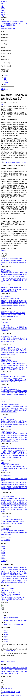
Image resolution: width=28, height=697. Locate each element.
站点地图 (6, 634)
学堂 (2, 5)
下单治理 (5, 325)
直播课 (17, 21)
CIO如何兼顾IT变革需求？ (10, 404)
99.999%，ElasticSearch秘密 (11, 258)
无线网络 (3, 374)
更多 (8, 585)
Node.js (2, 540)
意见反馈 (6, 636)
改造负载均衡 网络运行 (10, 298)
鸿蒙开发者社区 (5, 14)
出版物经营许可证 (10, 661)
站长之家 (13, 669)
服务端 (8, 540)
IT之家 (3, 671)
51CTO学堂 (7, 624)
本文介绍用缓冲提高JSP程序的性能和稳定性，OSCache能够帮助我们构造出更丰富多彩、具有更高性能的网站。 (14, 468)
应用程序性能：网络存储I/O (11, 287)
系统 (6, 322)
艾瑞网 (9, 669)
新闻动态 (6, 632)
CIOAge (9, 617)
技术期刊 (6, 82)
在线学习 (3, 27)
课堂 (9, 28)
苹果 (2, 322)
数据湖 (5, 529)
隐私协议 (6, 641)
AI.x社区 (25, 620)
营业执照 (3, 661)
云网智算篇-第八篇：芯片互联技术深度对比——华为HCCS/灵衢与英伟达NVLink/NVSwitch (14, 574)
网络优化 (7, 311)
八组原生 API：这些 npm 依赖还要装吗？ (15, 582)
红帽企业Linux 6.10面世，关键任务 (13, 376)
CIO (3, 417)
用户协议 (6, 639)
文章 (2, 28)
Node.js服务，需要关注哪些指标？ (13, 530)
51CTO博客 (7, 620)
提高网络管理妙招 (8, 419)
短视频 (13, 21)
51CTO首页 (4, 1)
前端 (5, 540)
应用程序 (3, 296)
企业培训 (3, 12)
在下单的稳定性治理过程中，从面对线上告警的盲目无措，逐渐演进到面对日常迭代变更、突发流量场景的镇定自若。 (14, 328)
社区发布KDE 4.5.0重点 (10, 389)
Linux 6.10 (5, 387)
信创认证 (13, 23)
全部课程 (3, 23)
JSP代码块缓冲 (4, 475)
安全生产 (3, 516)
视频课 (2, 21)
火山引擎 (15, 673)
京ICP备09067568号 (11, 651)
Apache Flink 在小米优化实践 (11, 519)
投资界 (8, 673)
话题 (5, 79)
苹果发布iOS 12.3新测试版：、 (13, 313)
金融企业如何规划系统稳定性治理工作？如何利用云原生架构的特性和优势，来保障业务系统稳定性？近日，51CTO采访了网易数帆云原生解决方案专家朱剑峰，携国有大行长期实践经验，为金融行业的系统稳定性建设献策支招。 (14, 486)
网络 (6, 296)
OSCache (10, 475)
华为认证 (18, 23)
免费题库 (12, 25)
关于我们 (6, 631)
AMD (7, 463)
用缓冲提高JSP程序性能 (10, 464)
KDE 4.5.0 (3, 401)
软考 (10, 23)
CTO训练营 (20, 624)
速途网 (17, 669)
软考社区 (3, 8)
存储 (9, 296)
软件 (2, 446)
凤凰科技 (17, 668)
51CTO (5, 617)
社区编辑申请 (4, 89)
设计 (4, 446)
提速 (6, 250)
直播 (14, 28)
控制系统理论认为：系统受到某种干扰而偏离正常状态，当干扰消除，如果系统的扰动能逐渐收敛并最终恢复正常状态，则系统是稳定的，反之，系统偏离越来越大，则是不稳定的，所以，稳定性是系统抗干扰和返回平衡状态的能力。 (14, 437)
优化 (8, 529)
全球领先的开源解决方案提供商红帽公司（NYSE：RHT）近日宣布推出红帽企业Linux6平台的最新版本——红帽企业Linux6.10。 (13, 380)
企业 (9, 387)
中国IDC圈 (23, 671)
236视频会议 (17, 671)
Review (9, 516)
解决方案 (6, 271)
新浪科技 (3, 668)
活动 (5, 84)
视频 (5, 77)
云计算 (6, 360)
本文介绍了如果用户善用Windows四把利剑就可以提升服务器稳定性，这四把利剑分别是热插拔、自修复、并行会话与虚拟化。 (14, 339)
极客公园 (11, 671)
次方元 (11, 673)
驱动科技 (22, 668)
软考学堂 (21, 21)
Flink (2, 529)
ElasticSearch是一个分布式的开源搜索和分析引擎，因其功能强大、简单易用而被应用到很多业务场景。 (14, 262)
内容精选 (6, 75)
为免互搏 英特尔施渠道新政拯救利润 (12, 448)
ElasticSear (3, 269)
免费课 (2, 10)
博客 (2, 3)
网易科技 (12, 668)
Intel (5, 463)
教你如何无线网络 (9, 361)
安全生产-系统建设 (7, 496)
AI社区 (5, 80)
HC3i (12, 617)
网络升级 (12, 311)
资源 (4, 28)
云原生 (2, 360)
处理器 (2, 463)
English (5, 637)
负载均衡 (3, 311)
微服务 (9, 360)
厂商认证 (23, 23)
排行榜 (9, 21)
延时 (4, 250)
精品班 (2, 7)
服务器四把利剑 (8, 336)
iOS (4, 322)
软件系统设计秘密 (8, 432)
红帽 (2, 387)
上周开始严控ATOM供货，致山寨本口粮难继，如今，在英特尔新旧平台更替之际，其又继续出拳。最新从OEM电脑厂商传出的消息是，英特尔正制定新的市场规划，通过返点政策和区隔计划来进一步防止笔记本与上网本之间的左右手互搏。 (14, 454)
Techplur (16, 617)
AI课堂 (2, 16)
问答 (6, 28)
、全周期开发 (8, 347)
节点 (2, 250)
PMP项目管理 (6, 25)
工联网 (7, 671)
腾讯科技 (7, 668)
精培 (11, 624)
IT (1, 417)
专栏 (11, 28)
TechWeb (5, 669)
